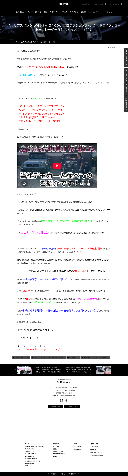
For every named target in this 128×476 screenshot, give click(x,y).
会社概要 (83, 12)
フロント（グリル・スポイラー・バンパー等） (49, 358)
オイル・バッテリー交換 (58, 451)
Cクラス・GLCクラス (29, 448)
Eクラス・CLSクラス (29, 451)
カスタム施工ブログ (96, 452)
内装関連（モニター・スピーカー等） (96, 358)
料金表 (26, 465)
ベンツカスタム (74, 358)
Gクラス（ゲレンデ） (22, 358)
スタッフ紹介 (74, 12)
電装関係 (55, 456)
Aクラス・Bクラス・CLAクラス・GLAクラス (34, 446)
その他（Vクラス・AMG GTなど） (32, 461)
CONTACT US (99, 4)
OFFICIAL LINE (114, 4)
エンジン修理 (56, 446)
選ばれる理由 (20, 12)
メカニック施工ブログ (96, 455)
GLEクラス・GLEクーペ (30, 453)
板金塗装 (55, 448)
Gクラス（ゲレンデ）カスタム (31, 458)
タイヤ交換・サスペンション (59, 453)
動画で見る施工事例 (29, 463)
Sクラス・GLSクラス (29, 456)
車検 (45, 12)
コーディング (53, 12)
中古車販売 (63, 12)
